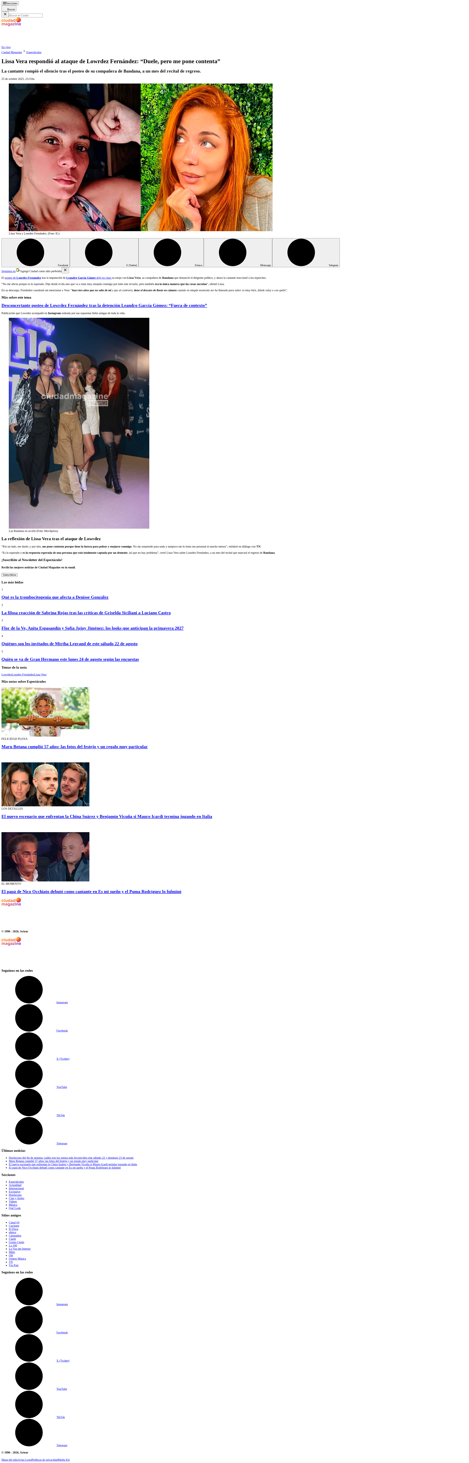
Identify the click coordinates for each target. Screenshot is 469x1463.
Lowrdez (6, 674)
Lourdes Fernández (23, 674)
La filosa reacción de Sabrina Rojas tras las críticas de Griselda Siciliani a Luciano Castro (86, 612)
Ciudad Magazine (11, 52)
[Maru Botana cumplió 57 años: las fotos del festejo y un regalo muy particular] (234, 712)
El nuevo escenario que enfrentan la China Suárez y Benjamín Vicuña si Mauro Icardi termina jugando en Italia (106, 816)
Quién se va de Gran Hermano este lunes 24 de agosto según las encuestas (70, 659)
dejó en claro (89, 277)
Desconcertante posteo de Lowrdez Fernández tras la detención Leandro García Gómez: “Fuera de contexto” (104, 305)
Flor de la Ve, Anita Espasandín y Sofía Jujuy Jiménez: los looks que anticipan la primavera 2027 (92, 628)
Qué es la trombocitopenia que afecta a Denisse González (54, 597)
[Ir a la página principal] (28, 43)
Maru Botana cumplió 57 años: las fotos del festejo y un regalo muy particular (74, 746)
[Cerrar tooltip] (65, 270)
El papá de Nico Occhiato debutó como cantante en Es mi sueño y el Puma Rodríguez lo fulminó (91, 891)
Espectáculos (33, 52)
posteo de (23, 277)
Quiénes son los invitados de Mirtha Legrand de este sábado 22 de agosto (69, 643)
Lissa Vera (40, 674)
